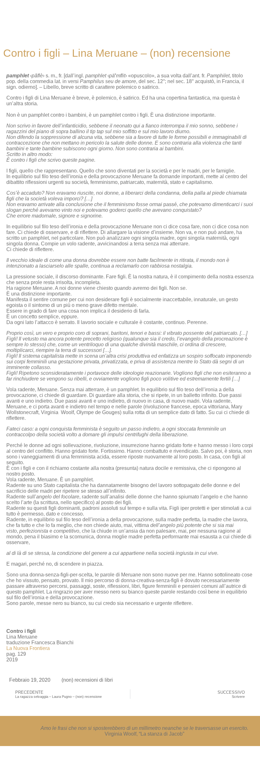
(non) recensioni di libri (87, 680)
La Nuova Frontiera (28, 648)
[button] (148, 16)
